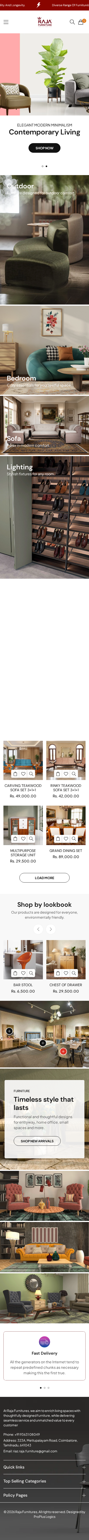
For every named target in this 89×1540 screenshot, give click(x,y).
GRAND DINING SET (66, 851)
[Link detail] (44, 240)
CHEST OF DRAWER (66, 985)
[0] (80, 21)
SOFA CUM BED (66, 660)
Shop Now (44, 156)
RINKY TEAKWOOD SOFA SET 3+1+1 (65, 787)
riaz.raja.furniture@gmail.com (30, 1451)
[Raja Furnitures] (44, 22)
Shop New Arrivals (37, 1141)
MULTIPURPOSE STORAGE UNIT (23, 853)
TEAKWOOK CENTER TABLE (23, 662)
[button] (42, 166)
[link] (44, 1196)
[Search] (72, 21)
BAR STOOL (23, 985)
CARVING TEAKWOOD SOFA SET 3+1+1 (23, 787)
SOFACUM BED (23, 725)
